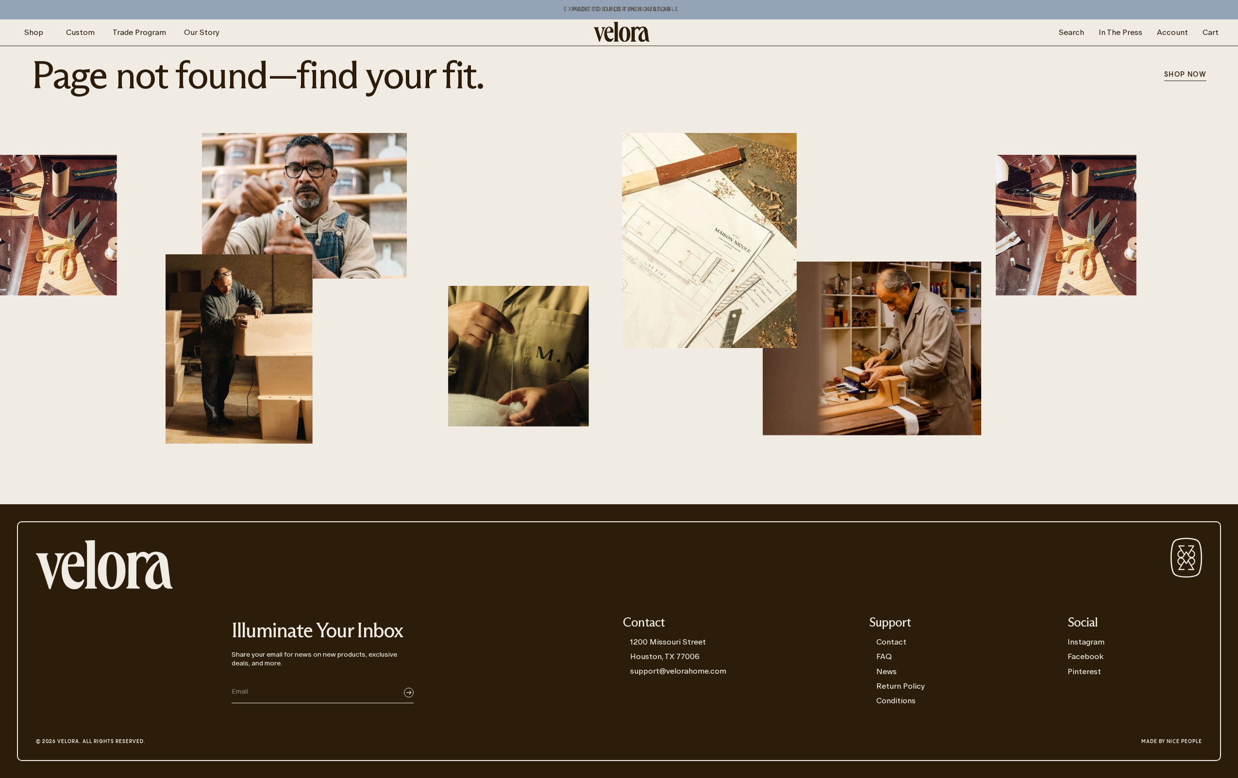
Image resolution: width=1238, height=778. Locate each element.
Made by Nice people (1171, 741)
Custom (80, 32)
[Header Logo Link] (622, 32)
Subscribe (409, 692)
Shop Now (1185, 74)
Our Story (201, 32)
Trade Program (139, 32)
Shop (33, 32)
